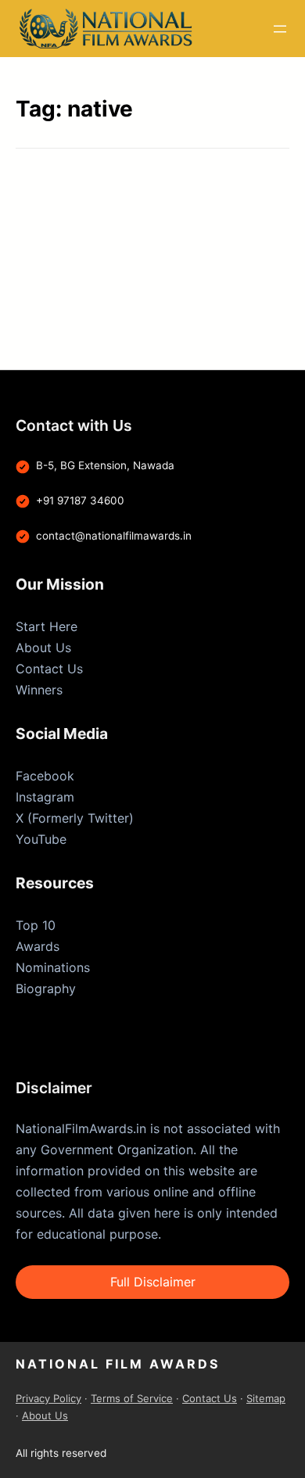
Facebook (45, 776)
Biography (46, 988)
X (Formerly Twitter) (75, 818)
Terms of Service (132, 1398)
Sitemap (265, 1398)
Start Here (46, 626)
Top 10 (36, 925)
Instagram (45, 797)
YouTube (41, 839)
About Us (43, 647)
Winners (39, 690)
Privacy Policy (48, 1398)
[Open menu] (280, 29)
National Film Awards (118, 1364)
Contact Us (49, 668)
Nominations (53, 967)
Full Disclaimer (153, 1282)
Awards (37, 946)
